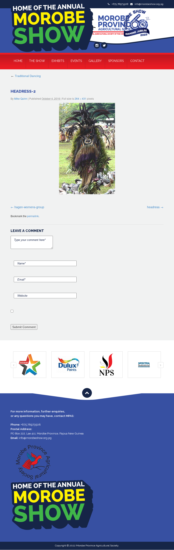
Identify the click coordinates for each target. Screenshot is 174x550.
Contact (137, 61)
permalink (33, 216)
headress (153, 207)
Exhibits (58, 61)
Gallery (95, 61)
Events (76, 61)
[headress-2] (87, 148)
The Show (37, 61)
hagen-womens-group (29, 207)
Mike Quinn (20, 98)
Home (18, 61)
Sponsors (116, 61)
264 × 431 (80, 98)
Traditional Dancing (26, 76)
